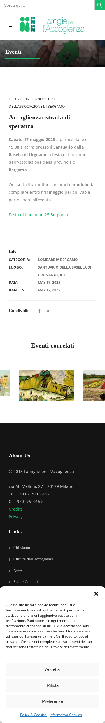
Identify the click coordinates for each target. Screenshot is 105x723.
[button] (96, 594)
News (17, 579)
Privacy (15, 525)
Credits (16, 518)
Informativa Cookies (66, 714)
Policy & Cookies (33, 714)
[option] (40, 390)
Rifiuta (53, 685)
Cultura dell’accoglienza (33, 568)
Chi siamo (21, 556)
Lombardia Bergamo (58, 259)
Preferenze (52, 701)
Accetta (52, 669)
